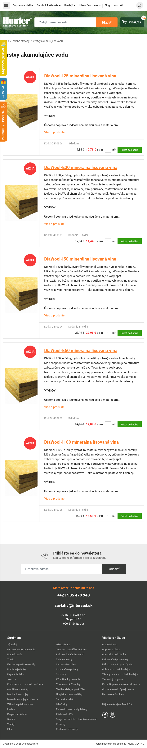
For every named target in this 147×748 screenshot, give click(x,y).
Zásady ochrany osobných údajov (120, 674)
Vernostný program (112, 679)
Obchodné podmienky (114, 654)
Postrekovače (14, 654)
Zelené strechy (20, 41)
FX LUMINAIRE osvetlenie (21, 649)
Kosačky (60, 724)
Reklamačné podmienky (115, 659)
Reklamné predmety (67, 729)
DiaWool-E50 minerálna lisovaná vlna (80, 350)
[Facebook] (105, 714)
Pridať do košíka (129, 149)
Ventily (11, 724)
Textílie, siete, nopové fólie (70, 689)
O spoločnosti (109, 644)
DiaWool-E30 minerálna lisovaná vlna (80, 167)
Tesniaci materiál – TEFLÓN (71, 649)
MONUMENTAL (136, 743)
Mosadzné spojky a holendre (22, 699)
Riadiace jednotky (16, 669)
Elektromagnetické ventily (21, 664)
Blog (107, 5)
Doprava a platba (23, 5)
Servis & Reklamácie (48, 5)
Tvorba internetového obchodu (110, 743)
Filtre (10, 729)
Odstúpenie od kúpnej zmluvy (118, 689)
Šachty (11, 719)
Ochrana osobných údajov (116, 669)
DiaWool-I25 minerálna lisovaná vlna (80, 76)
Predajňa (69, 5)
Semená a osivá (64, 699)
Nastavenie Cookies (113, 694)
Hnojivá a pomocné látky (69, 694)
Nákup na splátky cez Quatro (117, 664)
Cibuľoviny (61, 704)
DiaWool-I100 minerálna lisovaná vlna (81, 442)
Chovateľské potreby (67, 669)
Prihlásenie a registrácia (139, 5)
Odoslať (114, 569)
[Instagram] (112, 714)
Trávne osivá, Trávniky (68, 684)
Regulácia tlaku (15, 674)
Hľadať (106, 22)
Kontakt (118, 5)
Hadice (11, 709)
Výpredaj (12, 644)
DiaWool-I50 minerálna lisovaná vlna (80, 259)
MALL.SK (127, 704)
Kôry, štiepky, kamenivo (68, 679)
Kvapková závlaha (17, 714)
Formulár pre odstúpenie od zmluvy (121, 684)
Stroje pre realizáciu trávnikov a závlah (76, 719)
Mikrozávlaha (63, 644)
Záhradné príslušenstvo (20, 704)
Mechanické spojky (17, 694)
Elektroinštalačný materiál (70, 654)
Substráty (61, 674)
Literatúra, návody (90, 5)
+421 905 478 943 (73, 595)
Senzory (11, 679)
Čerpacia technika (66, 664)
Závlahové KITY (64, 714)
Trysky (11, 659)
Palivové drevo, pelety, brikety (71, 709)
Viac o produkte (54, 132)
